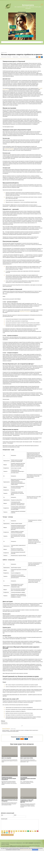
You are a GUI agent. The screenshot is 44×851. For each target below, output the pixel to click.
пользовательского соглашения (25, 849)
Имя (2, 815)
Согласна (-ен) (35, 849)
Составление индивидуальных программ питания (28, 778)
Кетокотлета (28, 5)
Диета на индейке (6, 758)
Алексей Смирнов (6, 728)
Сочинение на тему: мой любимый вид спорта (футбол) (26, 801)
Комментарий (4, 818)
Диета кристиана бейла (26, 758)
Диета (17, 56)
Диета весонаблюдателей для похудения (9, 800)
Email (15, 815)
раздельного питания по (25, 311)
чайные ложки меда (9, 149)
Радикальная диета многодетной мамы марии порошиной (9, 778)
